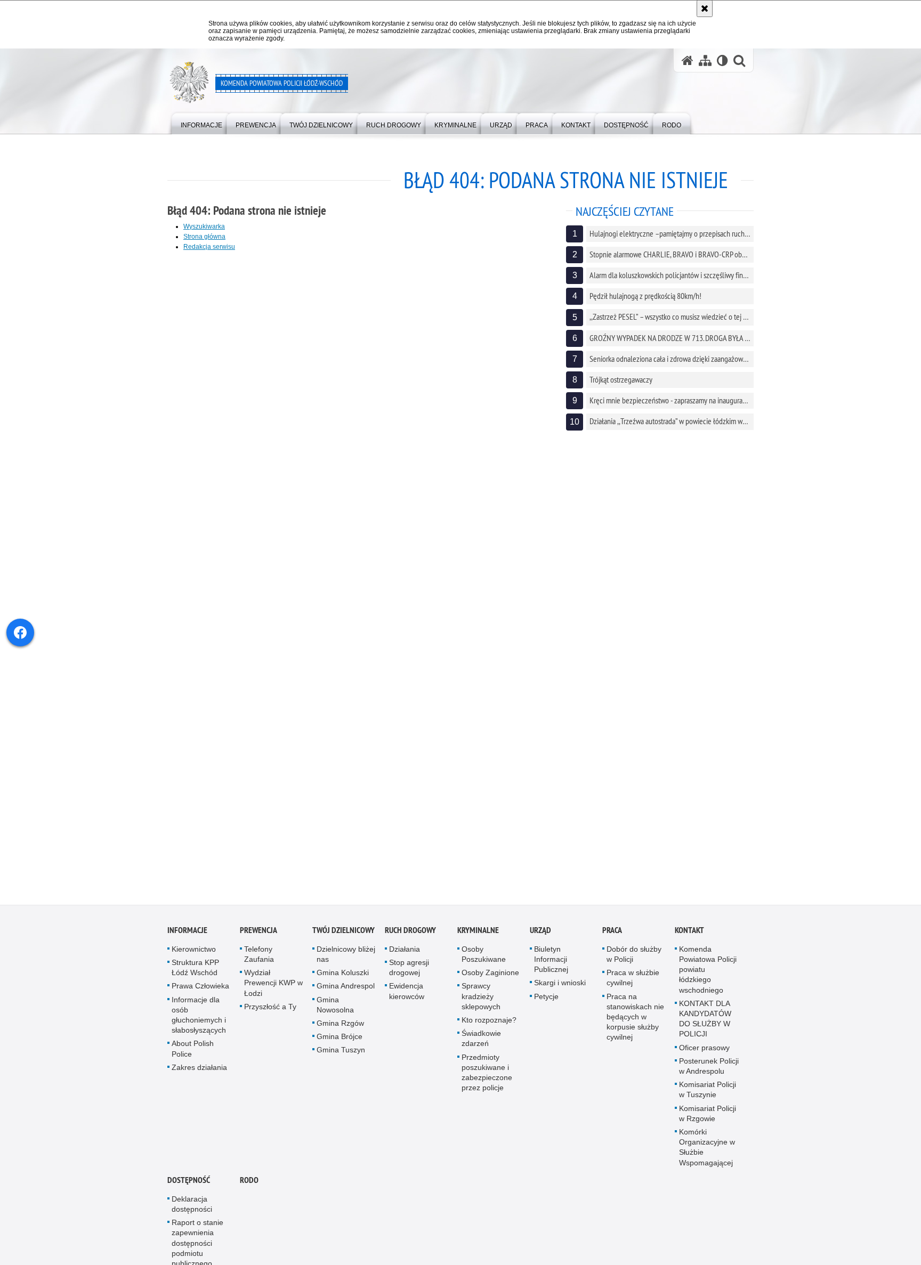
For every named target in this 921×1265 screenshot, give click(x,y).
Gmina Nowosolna (335, 1009)
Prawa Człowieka (200, 991)
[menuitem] (201, 122)
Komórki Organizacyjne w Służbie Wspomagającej (707, 1152)
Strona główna (204, 236)
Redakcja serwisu (209, 246)
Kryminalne (478, 934)
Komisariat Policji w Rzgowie (707, 1118)
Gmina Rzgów (340, 1028)
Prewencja (258, 934)
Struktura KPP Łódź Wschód (195, 972)
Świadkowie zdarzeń (481, 1043)
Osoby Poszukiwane (484, 959)
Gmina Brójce (339, 1041)
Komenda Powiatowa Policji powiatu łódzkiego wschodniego (708, 974)
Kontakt (689, 934)
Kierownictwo (194, 954)
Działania (404, 954)
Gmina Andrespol (346, 991)
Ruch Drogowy (410, 934)
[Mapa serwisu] (705, 60)
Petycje (546, 1001)
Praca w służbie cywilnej (633, 983)
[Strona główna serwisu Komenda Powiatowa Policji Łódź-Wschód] (687, 60)
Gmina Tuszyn (341, 1055)
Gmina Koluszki (343, 978)
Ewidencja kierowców (406, 996)
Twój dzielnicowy (343, 934)
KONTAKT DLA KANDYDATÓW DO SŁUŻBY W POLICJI (705, 1023)
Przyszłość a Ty (270, 1011)
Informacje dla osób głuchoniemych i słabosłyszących (199, 1020)
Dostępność (188, 1184)
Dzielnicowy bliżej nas (346, 959)
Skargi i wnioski (560, 988)
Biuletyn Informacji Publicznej (551, 964)
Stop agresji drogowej (409, 972)
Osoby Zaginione (490, 978)
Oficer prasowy (704, 1052)
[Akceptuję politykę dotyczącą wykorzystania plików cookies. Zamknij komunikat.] (705, 8)
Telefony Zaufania (259, 959)
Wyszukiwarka (204, 226)
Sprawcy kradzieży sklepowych (481, 1001)
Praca (612, 934)
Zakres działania (199, 1072)
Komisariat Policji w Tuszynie (707, 1094)
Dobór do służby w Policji (634, 959)
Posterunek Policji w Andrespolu (709, 1070)
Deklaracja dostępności (192, 1208)
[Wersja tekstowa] (722, 60)
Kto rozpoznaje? (489, 1025)
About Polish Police (193, 1053)
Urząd (540, 934)
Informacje (187, 934)
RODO (249, 1184)
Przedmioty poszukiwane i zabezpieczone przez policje (487, 1077)
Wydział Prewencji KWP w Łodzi (273, 988)
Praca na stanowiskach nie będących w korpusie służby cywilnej (635, 1022)
